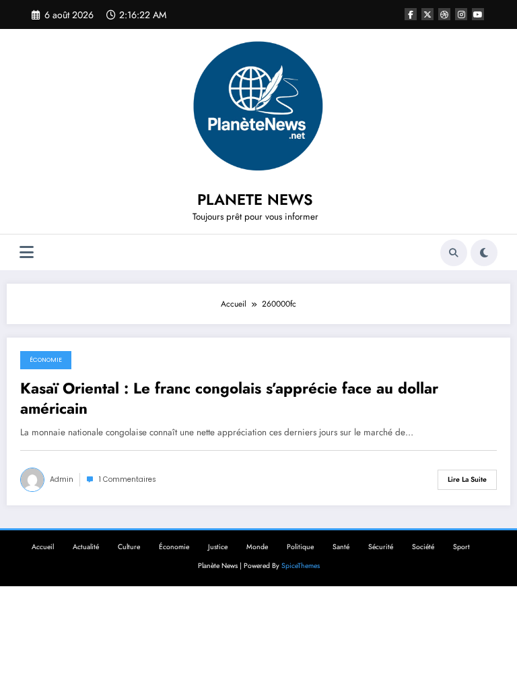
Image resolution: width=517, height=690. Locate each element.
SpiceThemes (300, 566)
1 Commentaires (127, 479)
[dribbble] (444, 14)
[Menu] (26, 252)
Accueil (43, 547)
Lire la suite (467, 479)
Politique (300, 547)
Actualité (86, 547)
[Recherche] (453, 253)
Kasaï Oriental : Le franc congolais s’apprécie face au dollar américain (229, 398)
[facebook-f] (411, 14)
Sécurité (380, 547)
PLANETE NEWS (255, 199)
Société (423, 547)
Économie (46, 360)
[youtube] (478, 14)
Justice (218, 547)
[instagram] (461, 14)
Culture (129, 547)
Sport (461, 547)
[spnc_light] (484, 252)
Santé (341, 547)
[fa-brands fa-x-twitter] (427, 14)
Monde (257, 547)
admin (61, 479)
